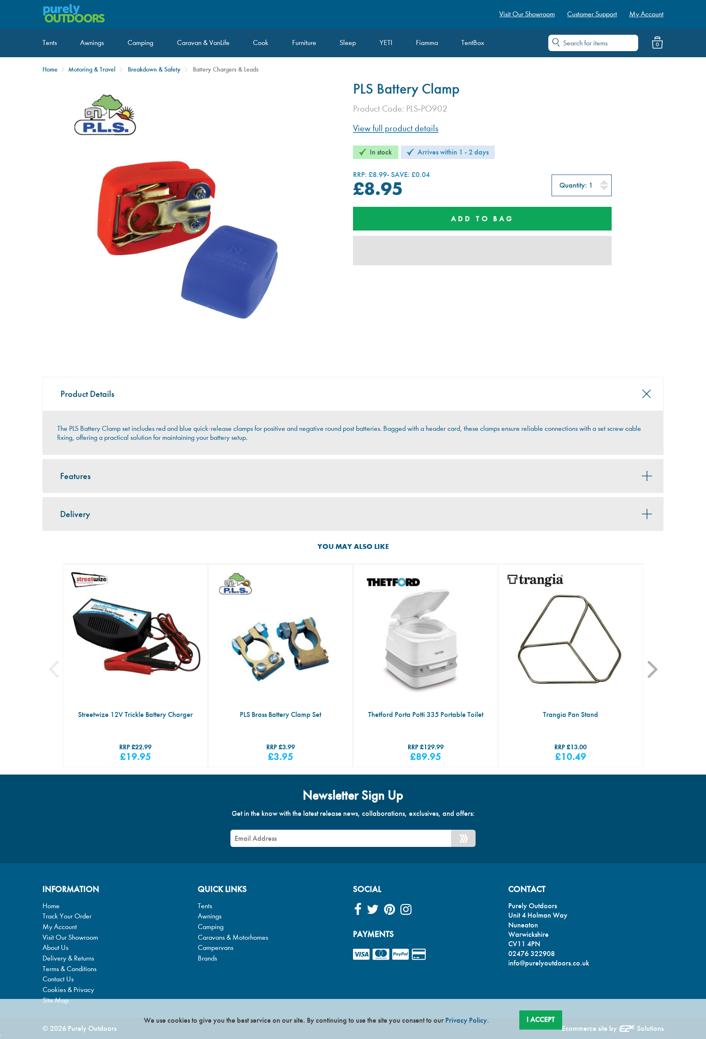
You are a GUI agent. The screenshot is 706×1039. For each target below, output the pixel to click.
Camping (210, 927)
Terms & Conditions (69, 969)
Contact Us (58, 979)
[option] (135, 665)
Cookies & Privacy (68, 989)
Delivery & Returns (68, 958)
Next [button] (657, 669)
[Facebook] (358, 909)
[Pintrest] (389, 909)
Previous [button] (60, 669)
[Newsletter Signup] (463, 838)
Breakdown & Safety (154, 69)
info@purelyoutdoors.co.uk (548, 962)
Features (75, 476)
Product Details (87, 394)
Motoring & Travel (92, 69)
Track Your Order (67, 916)
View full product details (395, 128)
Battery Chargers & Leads (226, 69)
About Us (55, 947)
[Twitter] (373, 909)
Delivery (75, 514)
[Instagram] (405, 909)
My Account (59, 927)
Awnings (209, 916)
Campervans (215, 947)
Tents (205, 906)
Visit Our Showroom (70, 937)
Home (50, 69)
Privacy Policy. (467, 1020)
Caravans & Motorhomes (233, 937)
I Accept (541, 1019)
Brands (207, 958)
